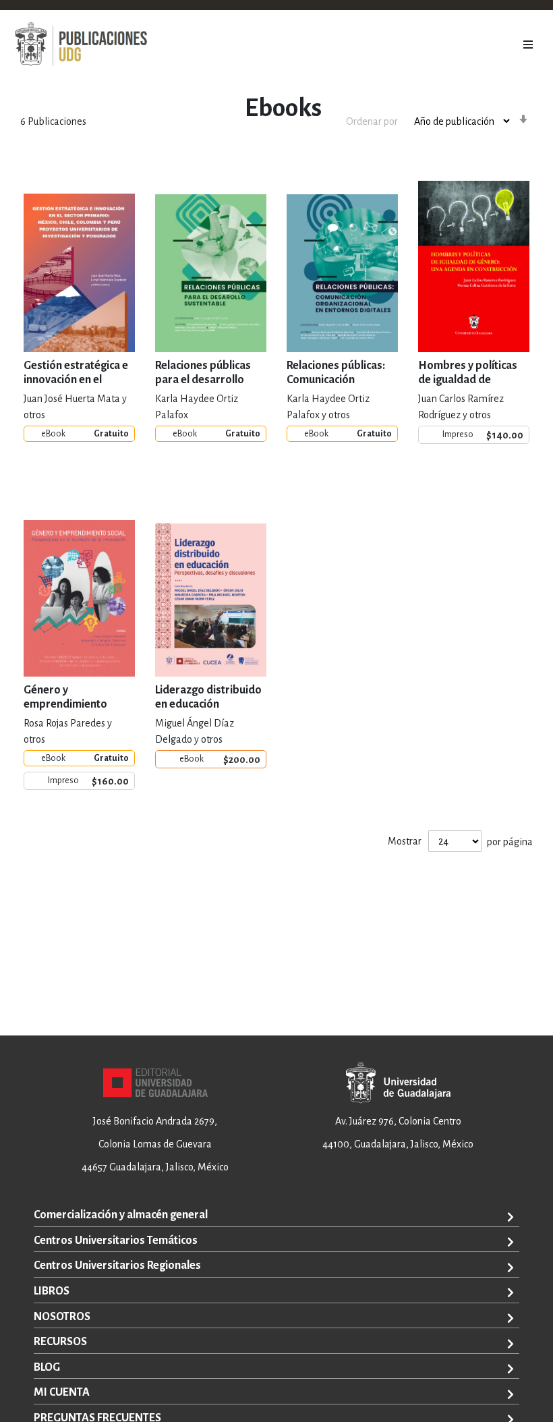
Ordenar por (372, 121)
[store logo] (80, 44)
